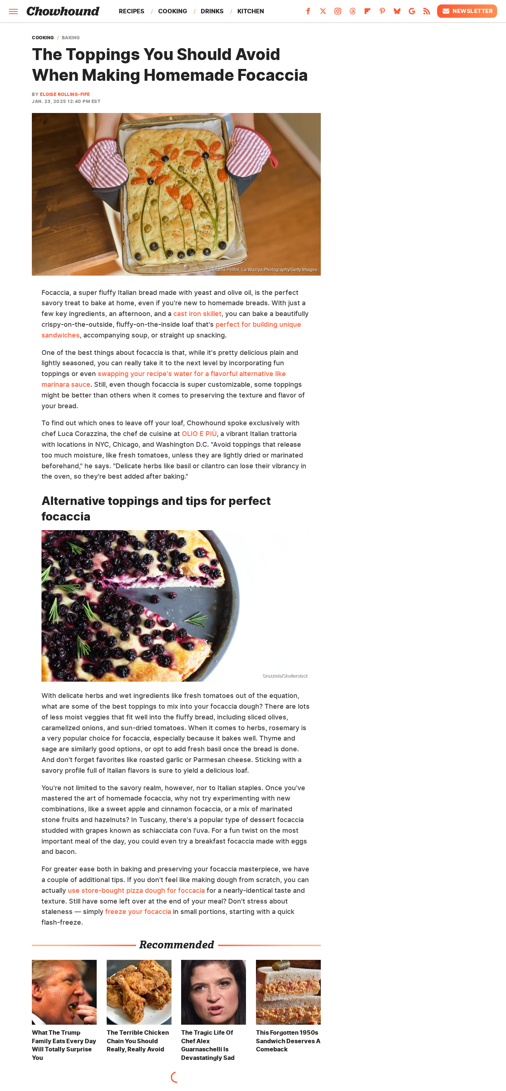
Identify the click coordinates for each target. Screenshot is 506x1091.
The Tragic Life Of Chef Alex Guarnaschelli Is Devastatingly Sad (207, 1045)
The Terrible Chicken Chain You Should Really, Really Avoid (138, 1041)
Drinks (212, 11)
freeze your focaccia (138, 911)
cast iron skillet (197, 313)
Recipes (131, 11)
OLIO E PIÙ (199, 434)
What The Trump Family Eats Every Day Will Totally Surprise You (64, 1045)
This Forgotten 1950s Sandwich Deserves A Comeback (288, 1041)
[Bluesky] (397, 13)
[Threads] (352, 13)
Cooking (172, 11)
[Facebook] (308, 13)
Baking (71, 38)
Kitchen (250, 11)
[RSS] (426, 13)
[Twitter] (323, 13)
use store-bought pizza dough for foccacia (136, 890)
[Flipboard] (367, 13)
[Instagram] (337, 13)
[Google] (411, 13)
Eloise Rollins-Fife (65, 94)
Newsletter (473, 10)
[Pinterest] (382, 13)
